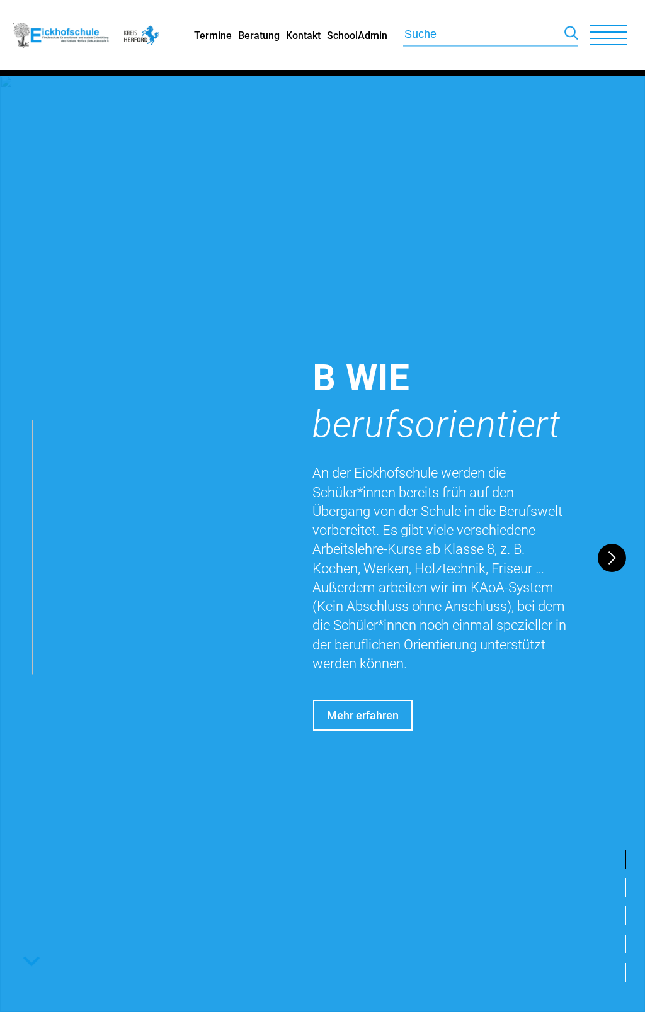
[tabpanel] (322, 544)
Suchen (571, 35)
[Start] (61, 66)
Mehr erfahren (363, 715)
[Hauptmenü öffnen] (608, 35)
